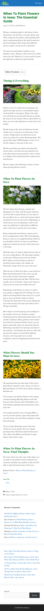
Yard (13, 491)
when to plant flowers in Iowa (17, 494)
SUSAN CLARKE (10, 513)
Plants (8, 491)
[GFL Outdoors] (5, 3)
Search (6, 591)
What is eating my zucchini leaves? (24, 537)
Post (7, 482)
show (22, 72)
